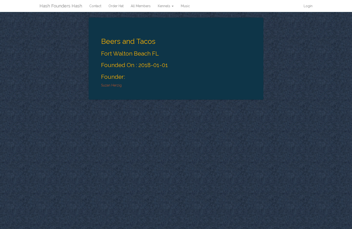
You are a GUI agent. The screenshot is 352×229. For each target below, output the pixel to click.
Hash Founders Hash (61, 5)
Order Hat (116, 6)
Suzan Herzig (111, 85)
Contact (95, 6)
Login (308, 6)
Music (185, 6)
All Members (141, 6)
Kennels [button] (164, 6)
